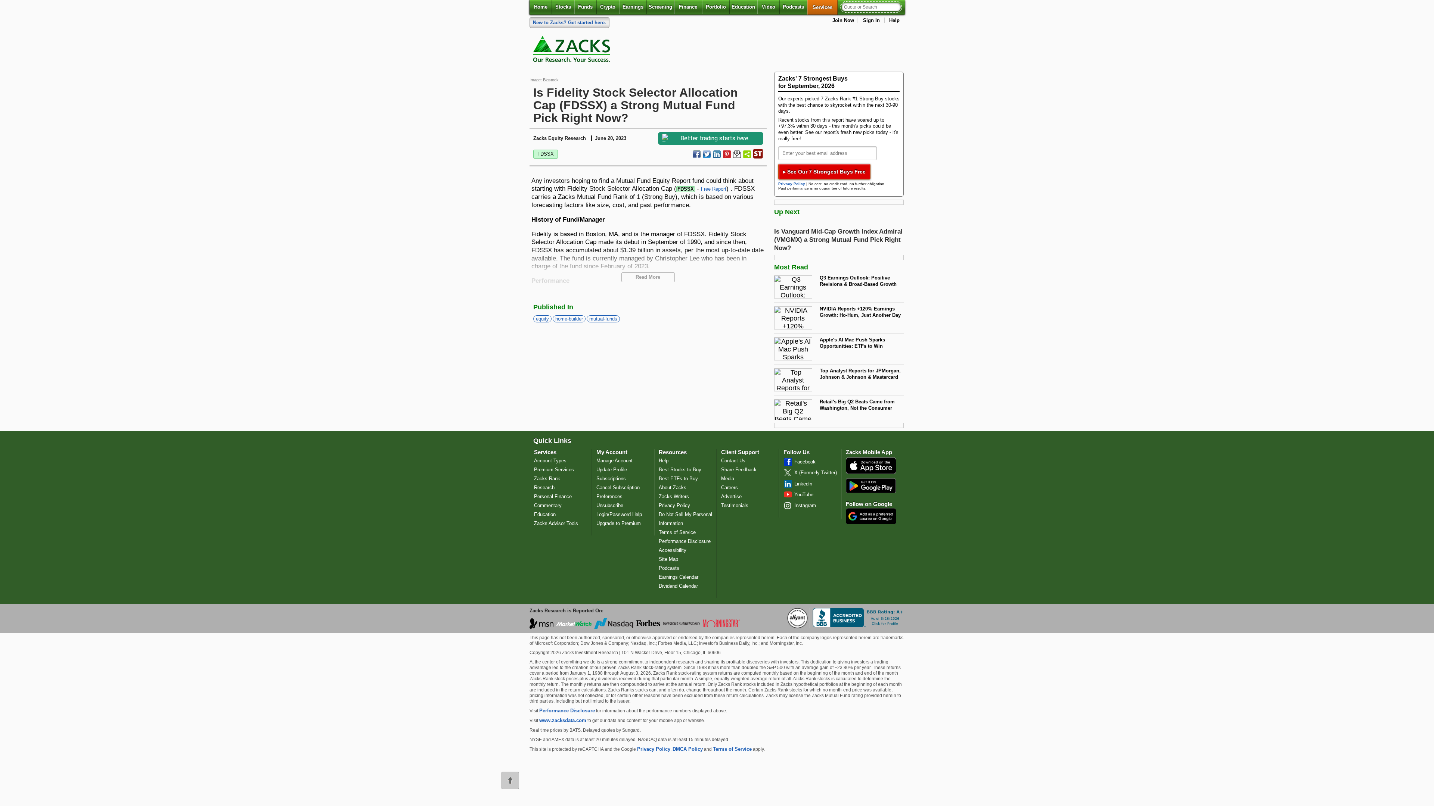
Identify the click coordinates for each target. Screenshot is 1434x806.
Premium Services (554, 469)
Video (768, 7)
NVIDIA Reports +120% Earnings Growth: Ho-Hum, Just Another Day (860, 312)
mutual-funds (603, 319)
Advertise (731, 496)
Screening (660, 7)
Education (743, 7)
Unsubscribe (609, 505)
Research (544, 487)
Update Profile (611, 469)
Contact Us (733, 460)
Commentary (548, 505)
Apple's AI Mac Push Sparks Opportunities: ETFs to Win (852, 343)
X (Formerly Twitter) (815, 472)
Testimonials (734, 505)
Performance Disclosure (685, 541)
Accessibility (672, 550)
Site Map (668, 559)
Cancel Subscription (618, 487)
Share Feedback (739, 469)
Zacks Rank (547, 478)
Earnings (633, 7)
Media (727, 478)
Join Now (843, 20)
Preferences (609, 496)
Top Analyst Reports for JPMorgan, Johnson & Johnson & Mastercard (860, 374)
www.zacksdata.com (562, 720)
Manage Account (614, 460)
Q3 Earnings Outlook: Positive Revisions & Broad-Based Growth (858, 281)
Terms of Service (677, 532)
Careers (729, 487)
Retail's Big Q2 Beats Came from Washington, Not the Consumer (857, 405)
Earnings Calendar (678, 577)
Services (825, 7)
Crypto (607, 7)
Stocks (563, 7)
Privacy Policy (791, 184)
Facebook (805, 462)
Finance (688, 7)
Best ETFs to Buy (678, 478)
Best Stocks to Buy (680, 469)
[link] (573, 51)
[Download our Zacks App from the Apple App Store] (871, 473)
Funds (585, 7)
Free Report (713, 189)
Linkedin (803, 484)
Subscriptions (611, 478)
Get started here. (569, 22)
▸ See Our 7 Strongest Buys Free (824, 172)
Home (540, 7)
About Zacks (672, 487)
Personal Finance (553, 496)
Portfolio (716, 7)
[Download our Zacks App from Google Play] (871, 485)
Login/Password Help (619, 514)
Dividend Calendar (678, 586)
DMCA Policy (688, 749)
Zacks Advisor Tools (556, 523)
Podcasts (793, 7)
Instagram (805, 505)
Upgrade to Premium (618, 523)
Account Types (550, 460)
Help (894, 20)
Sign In (871, 20)
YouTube (803, 494)
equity (542, 319)
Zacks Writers (674, 496)
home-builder (569, 319)
